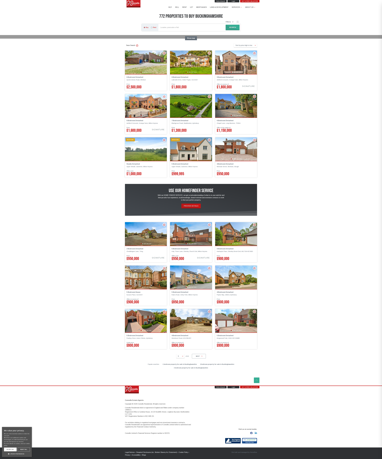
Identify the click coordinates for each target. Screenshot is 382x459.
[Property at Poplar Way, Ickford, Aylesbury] (236, 277)
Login (233, 1)
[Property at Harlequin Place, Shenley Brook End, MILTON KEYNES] (236, 234)
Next (198, 356)
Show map (191, 38)
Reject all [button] (23, 449)
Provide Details (191, 206)
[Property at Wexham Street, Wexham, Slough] (236, 149)
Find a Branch (220, 1)
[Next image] (164, 62)
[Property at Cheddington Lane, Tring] (146, 234)
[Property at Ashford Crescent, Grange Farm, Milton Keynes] (236, 62)
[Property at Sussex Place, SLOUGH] (146, 277)
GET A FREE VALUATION (250, 1)
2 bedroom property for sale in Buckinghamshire (217, 364)
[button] (17, 454)
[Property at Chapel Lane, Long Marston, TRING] (236, 106)
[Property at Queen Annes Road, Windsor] (146, 62)
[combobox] (192, 27)
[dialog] (17, 442)
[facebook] (251, 433)
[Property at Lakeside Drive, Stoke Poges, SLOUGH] (191, 62)
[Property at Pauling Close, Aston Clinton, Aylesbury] (146, 321)
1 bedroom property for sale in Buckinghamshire (180, 364)
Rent (154, 27)
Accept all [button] (10, 449)
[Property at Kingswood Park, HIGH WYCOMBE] (236, 321)
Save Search (130, 45)
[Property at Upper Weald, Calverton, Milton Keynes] (146, 149)
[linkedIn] (256, 433)
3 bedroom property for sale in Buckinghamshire (191, 368)
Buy (147, 27)
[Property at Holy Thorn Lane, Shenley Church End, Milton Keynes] (191, 234)
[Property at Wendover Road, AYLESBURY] (191, 321)
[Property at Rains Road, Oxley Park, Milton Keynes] (191, 277)
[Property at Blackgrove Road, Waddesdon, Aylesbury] (191, 106)
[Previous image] (128, 62)
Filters (228, 22)
